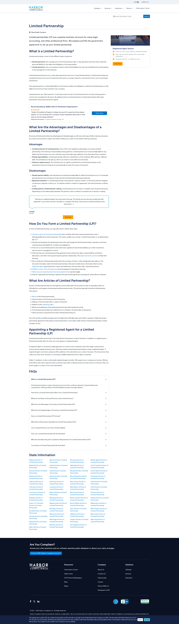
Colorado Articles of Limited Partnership (36, 488)
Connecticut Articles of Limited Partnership (37, 494)
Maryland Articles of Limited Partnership (56, 499)
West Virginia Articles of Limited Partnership (99, 510)
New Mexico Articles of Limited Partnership (78, 488)
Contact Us (102, 574)
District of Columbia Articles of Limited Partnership (36, 505)
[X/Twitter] (34, 601)
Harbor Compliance (36, 8)
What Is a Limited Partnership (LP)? (43, 379)
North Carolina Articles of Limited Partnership (79, 499)
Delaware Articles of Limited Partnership (36, 499)
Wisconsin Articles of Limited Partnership (98, 515)
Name (34, 296)
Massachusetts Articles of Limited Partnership (58, 504)
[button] (134, 601)
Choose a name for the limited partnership (47, 234)
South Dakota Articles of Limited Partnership (99, 472)
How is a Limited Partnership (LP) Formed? (45, 416)
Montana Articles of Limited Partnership (77, 461)
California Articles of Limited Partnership (36, 483)
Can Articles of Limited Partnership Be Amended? (48, 445)
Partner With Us (103, 586)
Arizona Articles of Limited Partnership (38, 472)
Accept (147, 619)
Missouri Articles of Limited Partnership (56, 526)
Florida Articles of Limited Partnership (38, 512)
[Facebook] (31, 601)
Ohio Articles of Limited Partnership (78, 510)
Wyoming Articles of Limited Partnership (98, 521)
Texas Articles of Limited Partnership (99, 483)
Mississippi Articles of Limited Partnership (57, 521)
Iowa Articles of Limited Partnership (58, 472)
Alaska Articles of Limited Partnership (37, 466)
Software (97, 8)
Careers (100, 582)
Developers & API (104, 590)
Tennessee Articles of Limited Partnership (98, 477)
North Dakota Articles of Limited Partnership (78, 504)
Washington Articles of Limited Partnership (98, 504)
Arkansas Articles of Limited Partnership (36, 477)
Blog (65, 582)
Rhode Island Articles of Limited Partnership (99, 461)
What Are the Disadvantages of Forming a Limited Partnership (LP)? (54, 410)
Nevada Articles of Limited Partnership (79, 472)
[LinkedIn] (38, 601)
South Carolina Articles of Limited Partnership (99, 466)
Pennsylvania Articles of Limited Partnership (78, 526)
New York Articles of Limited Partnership (77, 494)
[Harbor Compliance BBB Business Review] (123, 601)
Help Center (68, 574)
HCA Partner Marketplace (73, 578)
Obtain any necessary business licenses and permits (50, 272)
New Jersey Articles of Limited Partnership (77, 483)
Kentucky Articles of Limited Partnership (56, 483)
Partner (128, 8)
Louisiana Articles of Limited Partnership (56, 488)
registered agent (37, 266)
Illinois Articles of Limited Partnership (58, 461)
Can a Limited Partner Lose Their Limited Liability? (48, 428)
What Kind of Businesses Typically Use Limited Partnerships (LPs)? (53, 422)
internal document (90, 256)
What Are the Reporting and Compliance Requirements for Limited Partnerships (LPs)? (61, 439)
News (66, 586)
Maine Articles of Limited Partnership (58, 494)
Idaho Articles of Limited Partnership (37, 528)
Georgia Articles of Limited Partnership (38, 517)
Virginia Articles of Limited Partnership (100, 499)
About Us (101, 570)
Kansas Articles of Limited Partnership (58, 477)
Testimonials (102, 578)
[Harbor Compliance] (39, 566)
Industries (118, 8)
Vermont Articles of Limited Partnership (97, 494)
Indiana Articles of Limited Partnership (59, 466)
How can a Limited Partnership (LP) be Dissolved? (48, 434)
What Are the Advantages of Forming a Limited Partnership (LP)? (53, 404)
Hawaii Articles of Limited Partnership (38, 523)
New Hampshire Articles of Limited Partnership (78, 477)
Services (107, 8)
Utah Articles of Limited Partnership (99, 488)
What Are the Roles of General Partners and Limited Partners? (52, 398)
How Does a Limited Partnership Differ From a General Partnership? (54, 392)
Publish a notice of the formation (43, 269)
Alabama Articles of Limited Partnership (36, 461)
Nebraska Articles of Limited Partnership (77, 466)
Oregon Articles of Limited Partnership (79, 521)
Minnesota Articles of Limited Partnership (57, 515)
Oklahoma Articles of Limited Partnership (77, 515)
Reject (140, 619)
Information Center (143, 8)
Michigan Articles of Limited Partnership (56, 510)
